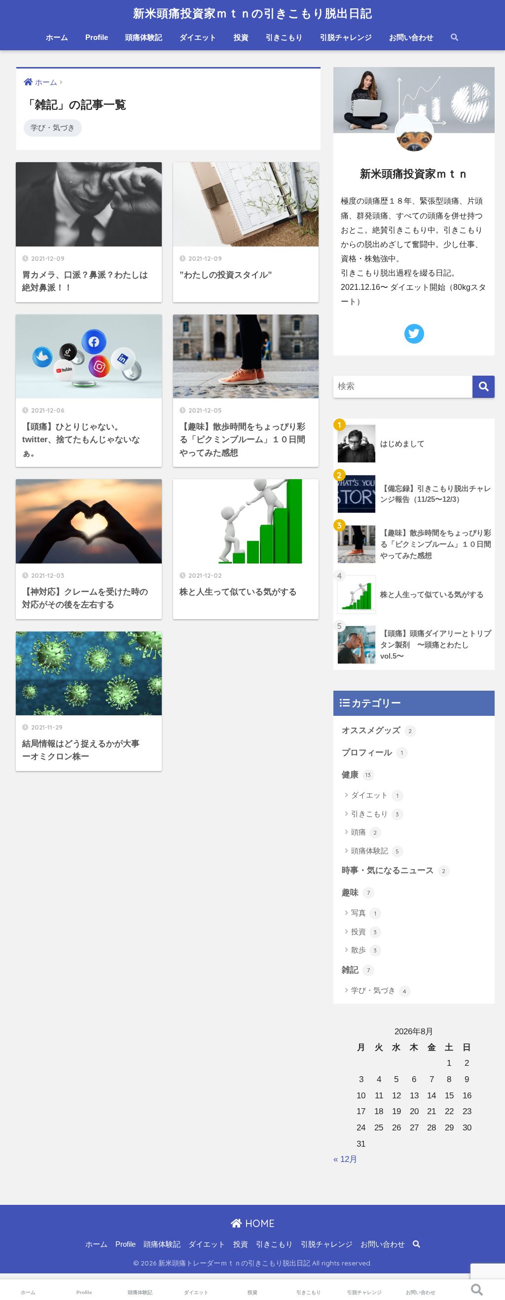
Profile (96, 37)
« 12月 (345, 1159)
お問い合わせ (411, 37)
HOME (258, 1223)
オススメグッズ (377, 730)
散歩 (364, 950)
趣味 (356, 892)
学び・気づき (53, 127)
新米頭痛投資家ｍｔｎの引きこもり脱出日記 (252, 13)
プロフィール (372, 752)
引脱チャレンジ (346, 37)
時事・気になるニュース (394, 870)
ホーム (57, 37)
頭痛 (364, 832)
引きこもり (284, 37)
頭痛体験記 (143, 37)
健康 (356, 774)
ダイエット (198, 37)
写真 (363, 913)
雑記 (356, 970)
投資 (241, 37)
